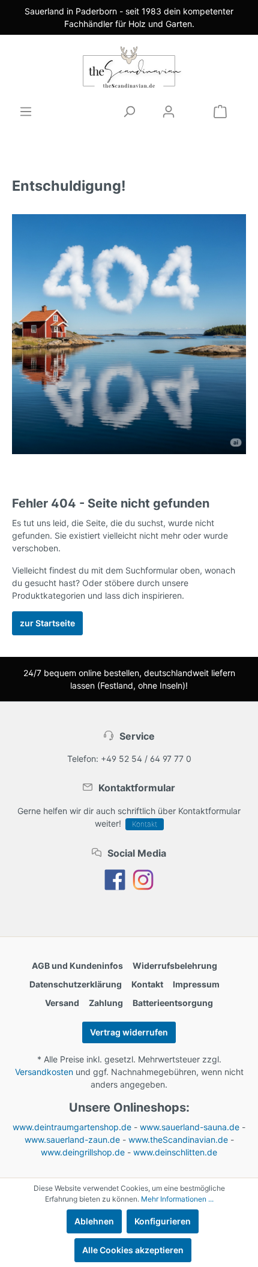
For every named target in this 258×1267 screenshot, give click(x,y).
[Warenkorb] (220, 111)
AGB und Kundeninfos (77, 965)
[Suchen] (129, 111)
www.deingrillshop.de (83, 1152)
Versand (62, 1003)
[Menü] (26, 111)
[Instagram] (143, 878)
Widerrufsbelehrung (175, 965)
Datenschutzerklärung (75, 984)
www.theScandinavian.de (178, 1139)
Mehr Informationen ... (177, 1198)
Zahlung (106, 1003)
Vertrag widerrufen (129, 1032)
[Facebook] (114, 878)
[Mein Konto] (168, 111)
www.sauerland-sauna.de (189, 1127)
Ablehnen (94, 1221)
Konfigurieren (162, 1221)
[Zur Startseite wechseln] (129, 67)
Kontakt (144, 823)
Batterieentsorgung (173, 1003)
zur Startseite (47, 623)
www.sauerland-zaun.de (72, 1139)
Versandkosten (44, 1072)
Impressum (196, 984)
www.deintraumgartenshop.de (72, 1127)
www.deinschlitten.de (175, 1152)
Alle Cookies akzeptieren (133, 1250)
